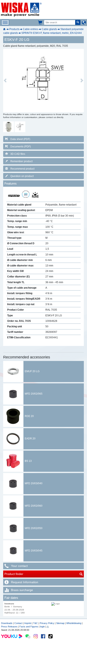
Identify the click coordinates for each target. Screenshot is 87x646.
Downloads (6, 623)
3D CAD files (17, 153)
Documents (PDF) (20, 146)
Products (14, 29)
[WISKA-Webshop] (40, 22)
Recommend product (22, 168)
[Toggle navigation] (5, 22)
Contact (18, 623)
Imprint (27, 623)
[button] (5, 80)
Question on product (22, 176)
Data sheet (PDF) (20, 139)
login (42, 626)
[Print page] (48, 626)
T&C (35, 623)
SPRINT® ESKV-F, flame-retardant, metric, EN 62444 (51, 33)
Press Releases (9, 626)
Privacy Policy (47, 623)
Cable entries (30, 29)
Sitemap (60, 623)
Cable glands (49, 29)
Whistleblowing (74, 623)
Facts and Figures (28, 626)
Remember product (21, 161)
